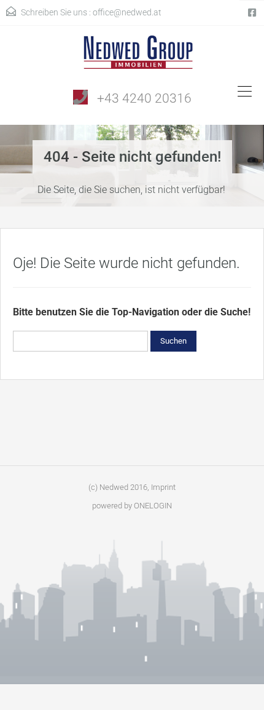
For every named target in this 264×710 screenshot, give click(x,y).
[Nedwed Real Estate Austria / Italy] (132, 56)
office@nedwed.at (127, 12)
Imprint (163, 487)
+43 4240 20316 (144, 98)
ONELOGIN (153, 505)
